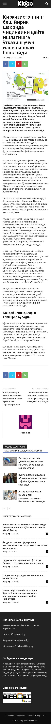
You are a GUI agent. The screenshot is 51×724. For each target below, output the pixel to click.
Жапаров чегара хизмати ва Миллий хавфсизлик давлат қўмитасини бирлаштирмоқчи (12, 398)
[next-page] (9, 508)
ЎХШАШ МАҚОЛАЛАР (15, 447)
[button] (4, 4)
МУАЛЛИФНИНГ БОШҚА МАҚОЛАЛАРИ (23, 451)
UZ (44, 715)
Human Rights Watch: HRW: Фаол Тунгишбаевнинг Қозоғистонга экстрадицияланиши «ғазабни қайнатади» (20, 594)
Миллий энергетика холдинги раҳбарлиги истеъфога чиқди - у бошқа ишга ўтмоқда (37, 397)
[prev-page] (4, 508)
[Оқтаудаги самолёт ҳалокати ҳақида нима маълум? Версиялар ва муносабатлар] (10, 461)
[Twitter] (12, 64)
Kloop (5, 551)
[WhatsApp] (25, 64)
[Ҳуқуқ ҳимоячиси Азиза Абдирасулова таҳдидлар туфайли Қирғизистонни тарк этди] (10, 478)
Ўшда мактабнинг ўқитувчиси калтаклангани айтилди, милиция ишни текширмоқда (25, 545)
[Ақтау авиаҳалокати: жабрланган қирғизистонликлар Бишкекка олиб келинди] (10, 495)
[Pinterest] (19, 64)
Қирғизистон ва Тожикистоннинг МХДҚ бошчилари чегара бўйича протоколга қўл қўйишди (24, 527)
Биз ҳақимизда (34, 715)
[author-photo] (25, 429)
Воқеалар (21, 715)
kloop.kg (9, 57)
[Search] (47, 4)
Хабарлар (10, 715)
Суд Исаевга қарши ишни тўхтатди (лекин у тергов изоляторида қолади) (23, 561)
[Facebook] (5, 64)
